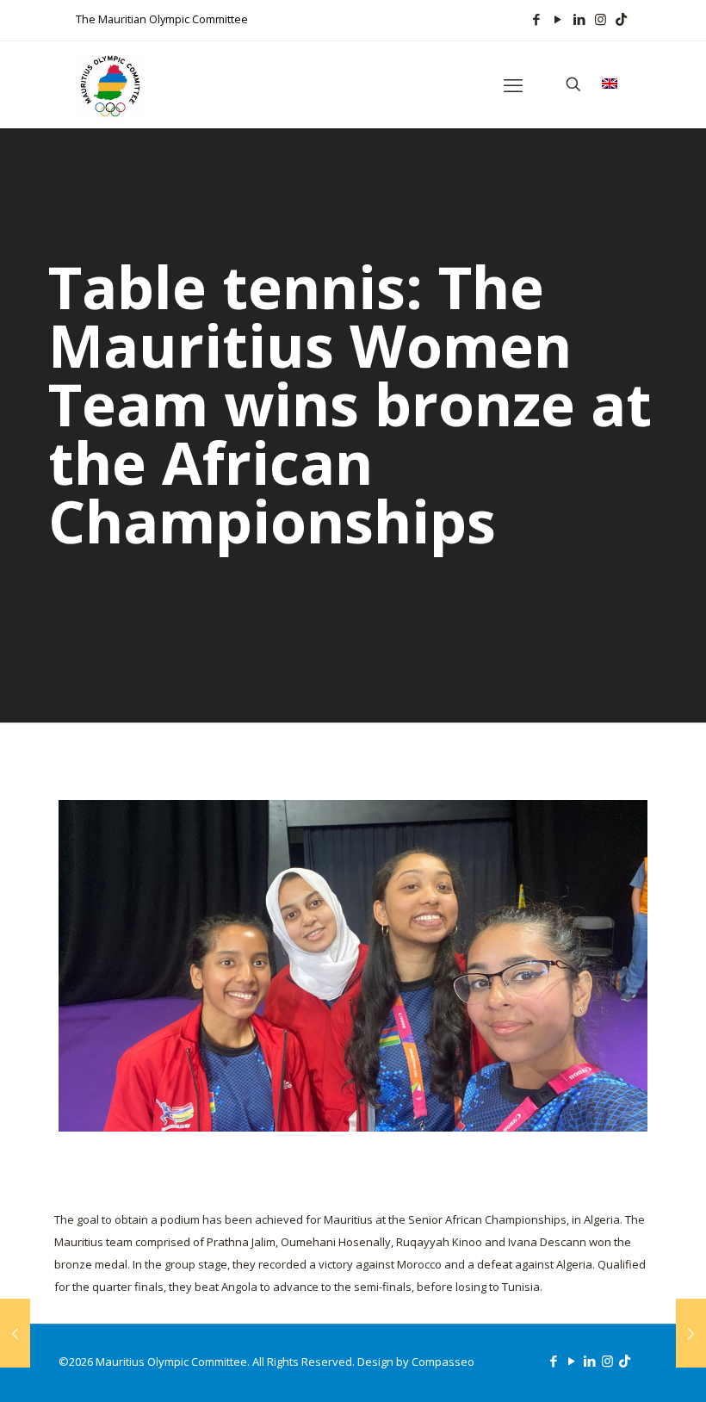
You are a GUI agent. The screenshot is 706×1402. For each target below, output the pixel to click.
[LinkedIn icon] (579, 19)
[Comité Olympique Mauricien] (110, 84)
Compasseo (443, 1361)
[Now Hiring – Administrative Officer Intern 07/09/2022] (691, 1333)
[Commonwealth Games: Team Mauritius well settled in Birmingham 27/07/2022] (15, 1333)
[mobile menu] (513, 84)
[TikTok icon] (621, 19)
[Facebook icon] (536, 19)
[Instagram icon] (600, 19)
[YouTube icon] (557, 19)
